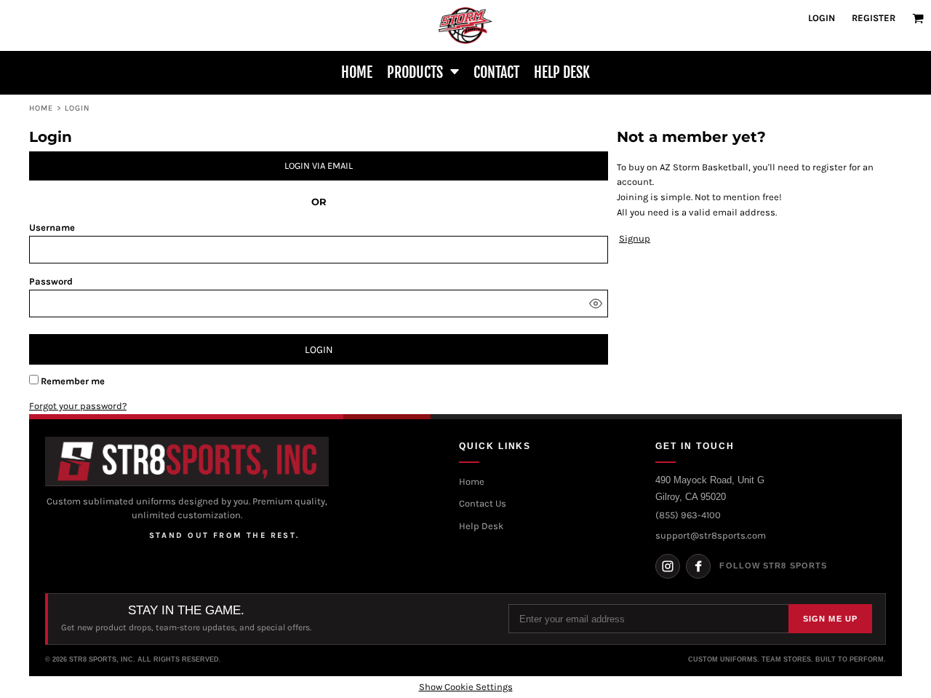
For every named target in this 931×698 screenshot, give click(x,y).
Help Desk (481, 525)
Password (51, 281)
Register (873, 17)
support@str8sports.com (710, 535)
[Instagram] (667, 566)
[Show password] (595, 304)
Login (821, 17)
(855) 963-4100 (688, 514)
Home (41, 108)
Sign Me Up (830, 618)
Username (52, 227)
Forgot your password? (78, 405)
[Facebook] (698, 566)
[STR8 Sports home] (187, 461)
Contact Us (482, 503)
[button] (918, 18)
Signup (634, 238)
